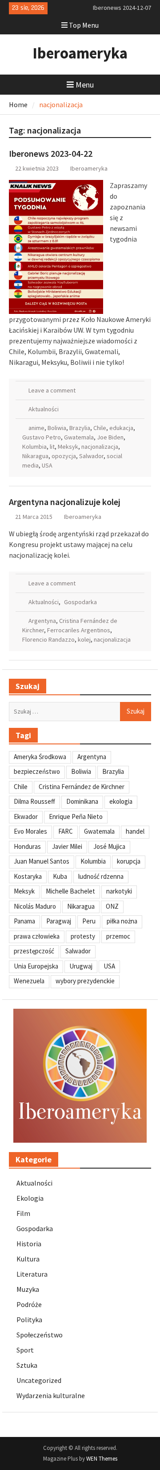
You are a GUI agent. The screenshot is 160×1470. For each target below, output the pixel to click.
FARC (65, 831)
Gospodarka (80, 602)
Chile (99, 428)
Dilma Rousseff (34, 801)
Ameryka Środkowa (40, 756)
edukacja (121, 428)
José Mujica (109, 846)
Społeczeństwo (39, 1334)
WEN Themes (101, 1458)
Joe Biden (110, 437)
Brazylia (79, 428)
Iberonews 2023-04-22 (50, 153)
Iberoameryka (80, 53)
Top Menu (84, 25)
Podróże (29, 1304)
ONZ (112, 906)
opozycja (64, 456)
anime (36, 428)
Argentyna (42, 621)
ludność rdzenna (101, 876)
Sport (25, 1349)
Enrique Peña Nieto (76, 816)
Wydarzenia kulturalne (50, 1395)
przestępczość (34, 951)
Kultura (28, 1258)
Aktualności (43, 409)
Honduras (27, 846)
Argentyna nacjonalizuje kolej (64, 501)
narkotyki (119, 891)
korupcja (128, 861)
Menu (85, 84)
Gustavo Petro (41, 437)
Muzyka (27, 1289)
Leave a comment (52, 390)
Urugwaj (80, 966)
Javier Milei (67, 846)
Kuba (60, 876)
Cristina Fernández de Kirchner (81, 786)
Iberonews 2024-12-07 (122, 8)
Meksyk (68, 447)
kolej (84, 639)
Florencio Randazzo (48, 639)
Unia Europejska (36, 966)
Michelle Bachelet (70, 891)
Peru (89, 921)
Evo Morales (30, 831)
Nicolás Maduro (35, 906)
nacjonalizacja (99, 447)
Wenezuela (29, 981)
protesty (83, 936)
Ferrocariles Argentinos (78, 630)
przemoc (118, 936)
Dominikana (82, 801)
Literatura (32, 1274)
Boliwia (57, 428)
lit (52, 447)
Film (23, 1213)
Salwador (91, 456)
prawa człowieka (37, 936)
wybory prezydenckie (85, 981)
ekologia (120, 801)
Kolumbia (34, 447)
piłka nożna (122, 921)
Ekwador (26, 816)
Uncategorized (38, 1380)
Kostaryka (28, 876)
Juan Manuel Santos (41, 861)
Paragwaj (58, 921)
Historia (28, 1243)
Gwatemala (79, 437)
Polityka (29, 1319)
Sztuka (26, 1365)
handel (135, 831)
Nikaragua (35, 456)
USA (47, 465)
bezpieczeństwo (37, 771)
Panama (24, 921)
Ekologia (30, 1198)
